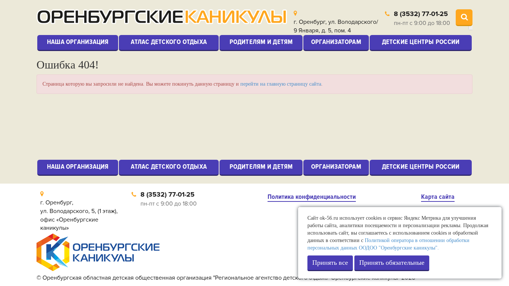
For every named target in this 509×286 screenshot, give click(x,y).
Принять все (330, 262)
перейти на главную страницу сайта (280, 84)
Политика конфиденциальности (312, 197)
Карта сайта (438, 197)
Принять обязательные (391, 262)
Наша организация (78, 42)
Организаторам (336, 42)
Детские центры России (421, 42)
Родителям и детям (261, 42)
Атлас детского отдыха (169, 42)
